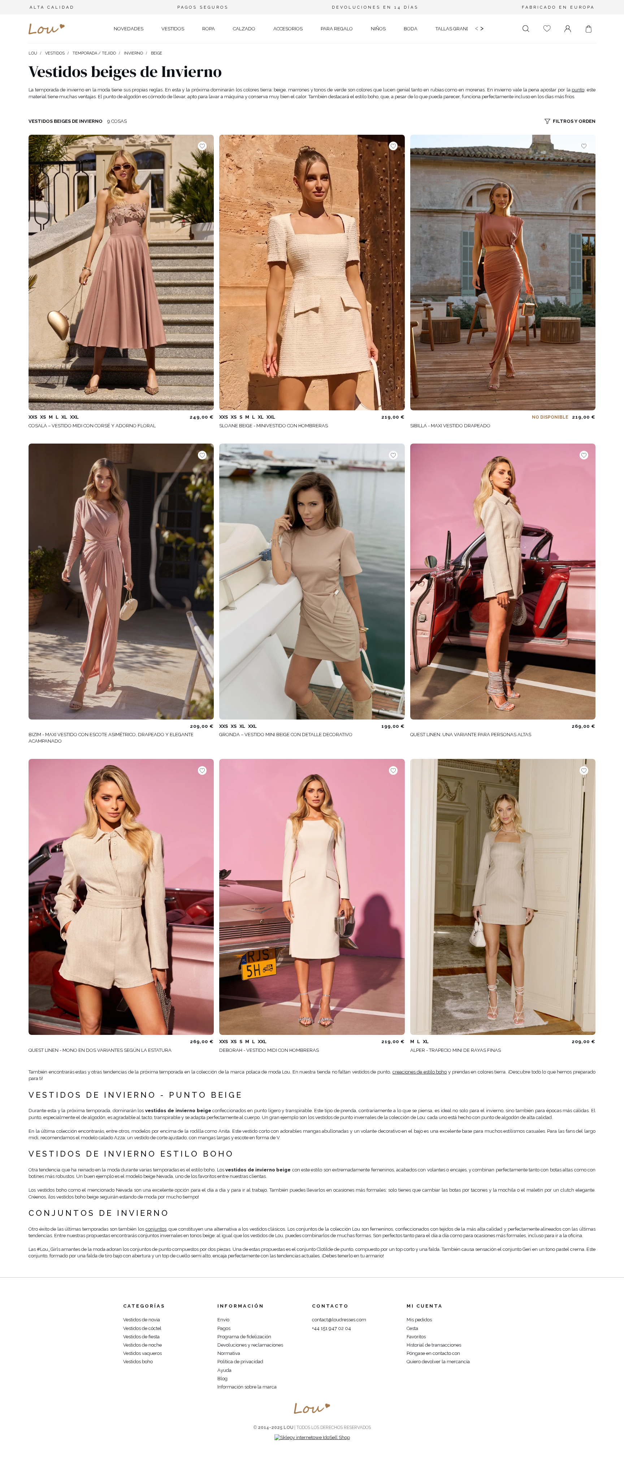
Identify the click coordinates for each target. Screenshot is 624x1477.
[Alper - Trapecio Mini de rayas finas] (502, 897)
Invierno (133, 53)
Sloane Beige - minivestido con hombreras (273, 425)
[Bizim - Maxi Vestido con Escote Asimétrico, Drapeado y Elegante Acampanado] (121, 582)
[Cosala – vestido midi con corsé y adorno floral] (121, 272)
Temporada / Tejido (94, 53)
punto (578, 89)
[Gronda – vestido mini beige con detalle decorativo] (311, 582)
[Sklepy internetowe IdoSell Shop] (312, 1437)
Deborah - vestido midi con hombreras (269, 1050)
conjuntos (156, 1229)
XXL (74, 417)
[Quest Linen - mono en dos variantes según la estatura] (121, 897)
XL (64, 417)
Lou (33, 53)
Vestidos (55, 53)
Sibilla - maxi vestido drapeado (450, 425)
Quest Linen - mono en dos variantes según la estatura (100, 1050)
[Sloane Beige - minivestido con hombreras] (311, 272)
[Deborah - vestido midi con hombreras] (311, 897)
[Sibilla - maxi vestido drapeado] (502, 272)
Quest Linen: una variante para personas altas (470, 734)
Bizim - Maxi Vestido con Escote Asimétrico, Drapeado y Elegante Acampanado (111, 738)
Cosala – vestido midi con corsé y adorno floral (92, 425)
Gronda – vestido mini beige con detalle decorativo (285, 734)
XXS (33, 417)
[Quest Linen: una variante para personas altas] (502, 582)
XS (43, 417)
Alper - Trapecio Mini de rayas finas (455, 1050)
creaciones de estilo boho (420, 1072)
